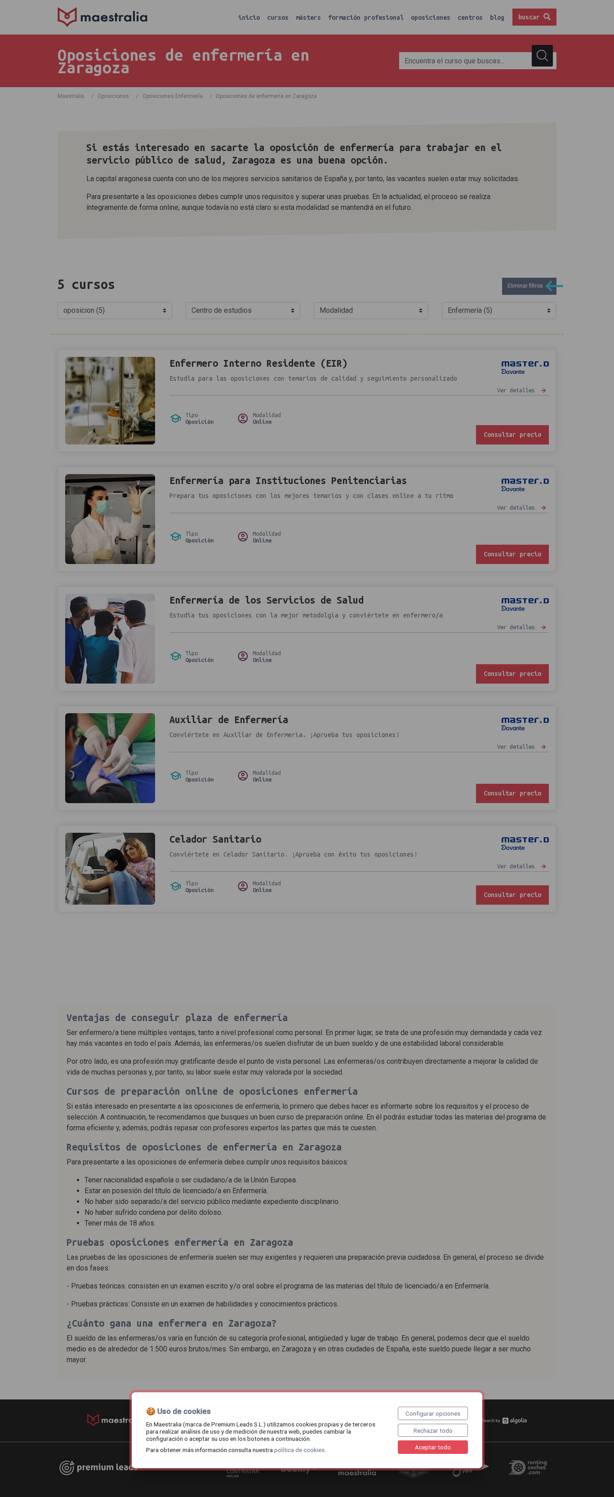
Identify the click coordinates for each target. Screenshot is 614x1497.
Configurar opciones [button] (432, 1413)
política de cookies (299, 1449)
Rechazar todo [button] (433, 1430)
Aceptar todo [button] (433, 1447)
